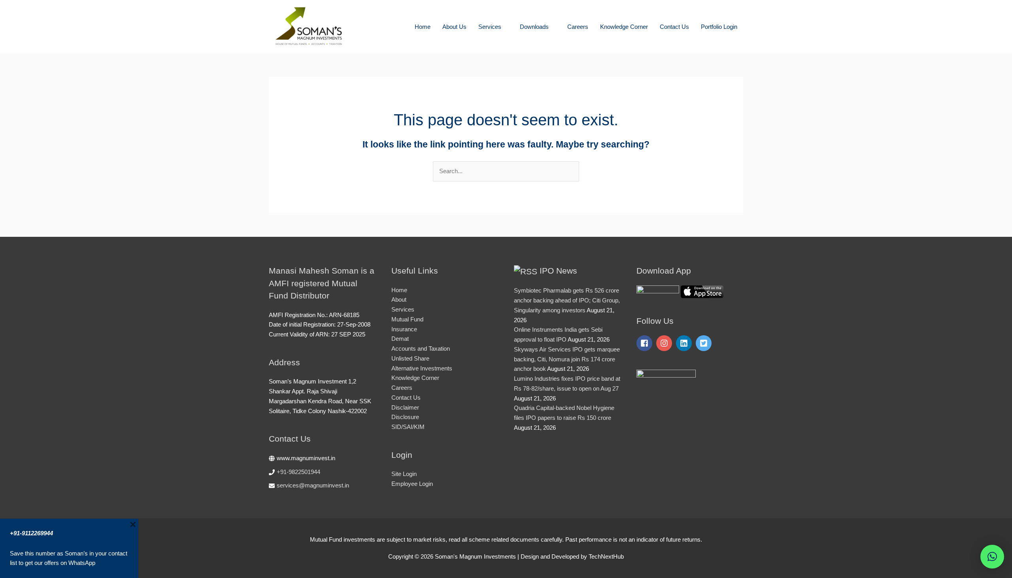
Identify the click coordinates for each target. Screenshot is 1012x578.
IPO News (558, 270)
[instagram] (665, 343)
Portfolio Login (719, 26)
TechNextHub (606, 556)
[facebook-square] (645, 343)
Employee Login (412, 483)
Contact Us (674, 26)
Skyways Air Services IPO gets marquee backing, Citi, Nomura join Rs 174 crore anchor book (567, 359)
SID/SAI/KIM (408, 426)
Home (422, 26)
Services (489, 26)
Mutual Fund (407, 319)
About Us (454, 26)
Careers (577, 26)
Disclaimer (405, 407)
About (398, 299)
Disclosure (405, 417)
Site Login (404, 473)
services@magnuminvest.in (313, 485)
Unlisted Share (410, 358)
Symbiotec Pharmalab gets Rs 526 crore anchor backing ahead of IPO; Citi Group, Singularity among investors (567, 300)
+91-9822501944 (298, 471)
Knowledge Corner (624, 26)
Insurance (404, 329)
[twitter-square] (705, 343)
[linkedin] (685, 343)
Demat (400, 338)
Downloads (534, 26)
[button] (992, 557)
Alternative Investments (421, 368)
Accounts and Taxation (420, 348)
